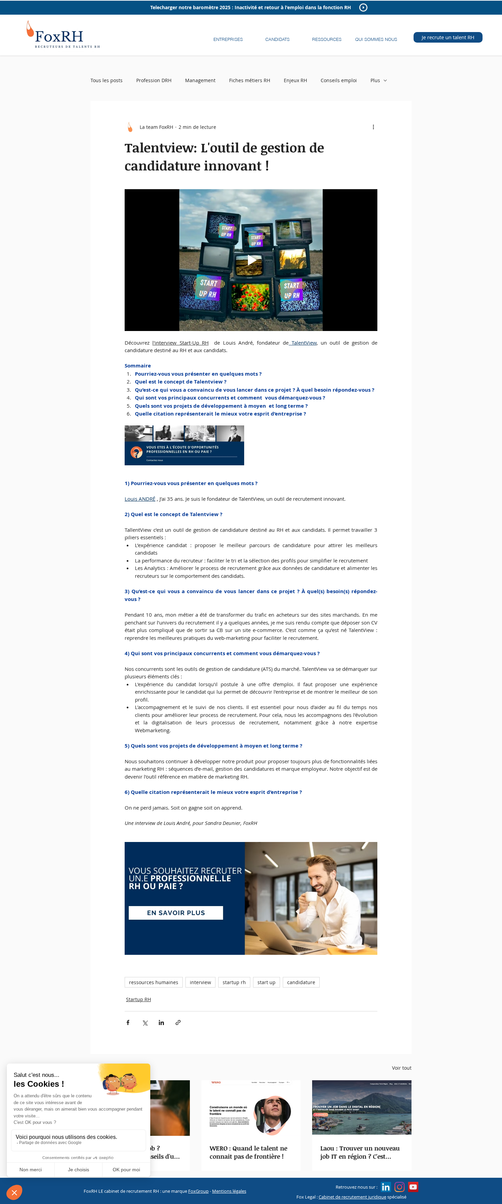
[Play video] (251, 260)
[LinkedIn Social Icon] (386, 1187)
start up (266, 982)
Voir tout (402, 1068)
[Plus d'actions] (373, 127)
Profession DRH (153, 80)
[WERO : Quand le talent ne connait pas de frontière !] (251, 1108)
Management (200, 80)
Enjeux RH (295, 80)
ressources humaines (153, 982)
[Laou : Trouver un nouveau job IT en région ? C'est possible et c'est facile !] (362, 1108)
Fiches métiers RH (249, 80)
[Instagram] (399, 1187)
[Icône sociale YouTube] (413, 1187)
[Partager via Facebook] (128, 1022)
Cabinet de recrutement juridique (352, 1197)
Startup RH (138, 999)
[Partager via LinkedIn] (161, 1022)
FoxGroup (198, 1191)
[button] (228, 36)
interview (200, 982)
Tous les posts (106, 80)
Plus (375, 80)
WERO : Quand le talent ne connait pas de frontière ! (248, 1152)
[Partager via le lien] (178, 1022)
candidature (301, 982)
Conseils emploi (339, 80)
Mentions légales (229, 1191)
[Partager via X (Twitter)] (144, 1022)
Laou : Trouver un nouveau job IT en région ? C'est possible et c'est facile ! (360, 1152)
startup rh (234, 982)
